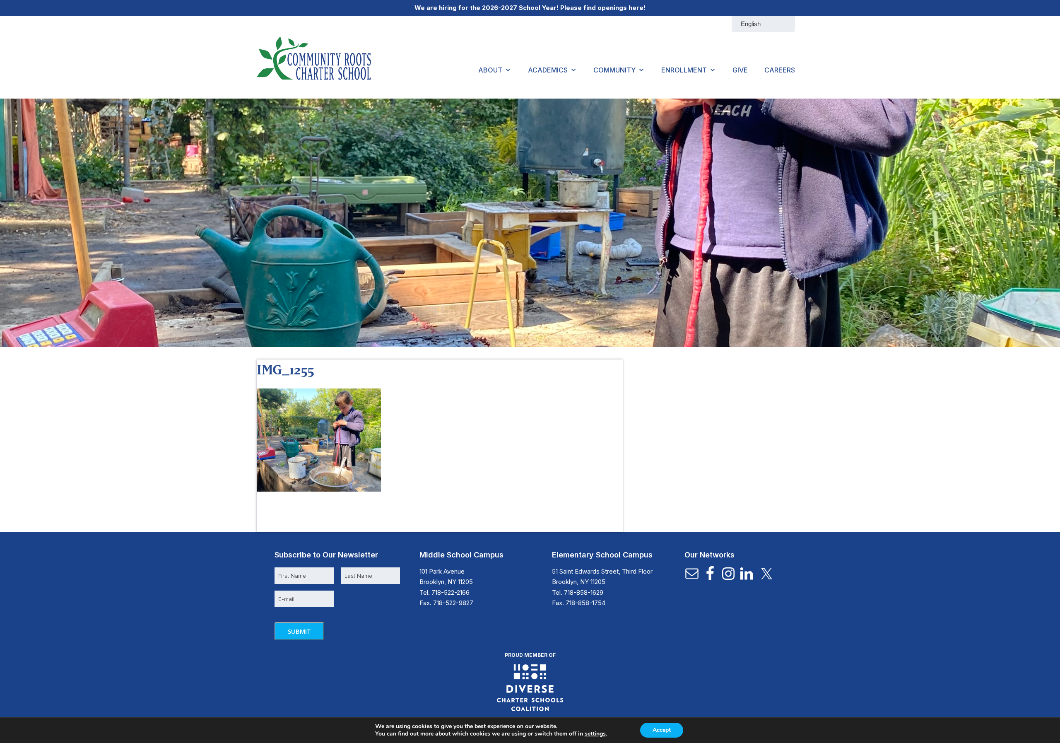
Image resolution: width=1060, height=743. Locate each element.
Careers (779, 70)
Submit (299, 631)
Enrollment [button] (684, 70)
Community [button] (614, 70)
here (636, 8)
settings (595, 734)
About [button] (490, 70)
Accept (662, 730)
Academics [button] (548, 70)
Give (740, 70)
